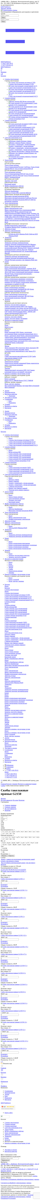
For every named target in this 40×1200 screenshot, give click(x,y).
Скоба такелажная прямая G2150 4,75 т (14, 954)
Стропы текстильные (12, 593)
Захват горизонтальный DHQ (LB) (16, 306)
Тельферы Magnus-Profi (12, 227)
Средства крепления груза (13, 633)
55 (25, 869)
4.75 (8, 869)
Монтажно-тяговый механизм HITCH (17, 199)
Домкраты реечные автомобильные (16, 256)
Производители (10, 392)
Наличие (21, 800)
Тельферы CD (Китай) (27, 227)
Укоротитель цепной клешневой (15, 363)
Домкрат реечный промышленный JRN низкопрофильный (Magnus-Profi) (20, 247)
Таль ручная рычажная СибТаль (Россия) (19, 174)
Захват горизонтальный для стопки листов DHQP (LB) (20, 307)
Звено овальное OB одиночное (15, 348)
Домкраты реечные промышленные (16, 243)
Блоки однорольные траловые (15, 287)
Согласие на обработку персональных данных (16, 1183)
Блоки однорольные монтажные (15, 267)
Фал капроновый (10, 385)
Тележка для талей (11, 181)
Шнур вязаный (10, 387)
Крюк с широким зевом (12, 336)
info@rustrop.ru (6, 7)
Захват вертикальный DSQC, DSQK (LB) (22, 311)
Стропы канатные (11, 620)
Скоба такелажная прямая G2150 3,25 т (14, 935)
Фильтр (3, 798)
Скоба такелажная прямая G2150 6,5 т (13, 973)
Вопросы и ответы (11, 406)
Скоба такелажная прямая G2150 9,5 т (13, 1011)
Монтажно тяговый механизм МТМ (17, 196)
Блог (10, 401)
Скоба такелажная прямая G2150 (20, 357)
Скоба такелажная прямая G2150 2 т (13, 916)
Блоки (7, 696)
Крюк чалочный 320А (12, 332)
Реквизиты (12, 403)
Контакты (8, 408)
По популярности (6, 800)
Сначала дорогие (10, 807)
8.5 (12, 869)
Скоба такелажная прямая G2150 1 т (13, 879)
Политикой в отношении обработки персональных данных (18, 1195)
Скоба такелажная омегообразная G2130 (18, 356)
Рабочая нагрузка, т (7, 835)
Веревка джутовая (22, 385)
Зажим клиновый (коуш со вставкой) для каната (20, 371)
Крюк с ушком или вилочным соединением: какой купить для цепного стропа (18, 860)
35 (23, 869)
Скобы (7, 354)
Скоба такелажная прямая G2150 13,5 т (14, 1048)
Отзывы (7, 404)
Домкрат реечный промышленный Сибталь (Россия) (22, 248)
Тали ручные (9, 650)
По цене (15, 800)
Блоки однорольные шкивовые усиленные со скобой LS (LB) (21, 283)
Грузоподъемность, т (7, 830)
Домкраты (8, 688)
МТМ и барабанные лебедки (14, 662)
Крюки (7, 330)
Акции (7, 390)
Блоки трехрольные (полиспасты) (16, 294)
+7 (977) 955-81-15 (7, 65)
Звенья (7, 346)
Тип (2, 846)
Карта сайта (9, 1112)
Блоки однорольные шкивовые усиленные (19, 279)
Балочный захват (10, 184)
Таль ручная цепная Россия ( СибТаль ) (18, 167)
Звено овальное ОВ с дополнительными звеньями (21, 348)
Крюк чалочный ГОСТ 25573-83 (24, 341)
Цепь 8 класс (9, 327)
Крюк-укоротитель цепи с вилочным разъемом (22, 364)
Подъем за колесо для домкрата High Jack (23, 260)
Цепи (6, 325)
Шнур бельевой (34, 385)
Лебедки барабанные (12, 191)
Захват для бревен (21, 318)
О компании (9, 399)
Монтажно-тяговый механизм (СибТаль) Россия (21, 198)
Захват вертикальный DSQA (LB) (16, 313)
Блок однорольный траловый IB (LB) (17, 289)
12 (16, 869)
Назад (10, 438)
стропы (34, 1176)
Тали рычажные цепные (13, 172)
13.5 (18, 869)
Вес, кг (3, 841)
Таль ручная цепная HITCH (24, 168)
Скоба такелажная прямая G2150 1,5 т (13, 897)
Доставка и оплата (11, 397)
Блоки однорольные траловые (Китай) (19, 290)
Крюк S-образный (17, 342)
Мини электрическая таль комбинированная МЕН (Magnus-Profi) (18, 212)
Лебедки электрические (12, 681)
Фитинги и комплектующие (14, 717)
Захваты (7, 708)
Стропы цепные (10, 605)
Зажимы (7, 368)
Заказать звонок (6, 8)
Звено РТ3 (32, 351)
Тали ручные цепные (12, 165)
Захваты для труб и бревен (13, 317)
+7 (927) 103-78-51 (7, 63)
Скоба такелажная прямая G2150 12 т (13, 1029)
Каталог (3, 431)
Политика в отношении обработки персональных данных (20, 1179)
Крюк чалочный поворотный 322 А (25, 334)
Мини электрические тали (13, 208)
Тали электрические (11, 670)
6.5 (11, 869)
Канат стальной (10, 379)
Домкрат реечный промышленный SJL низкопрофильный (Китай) (21, 251)
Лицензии (12, 396)
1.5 (2, 869)
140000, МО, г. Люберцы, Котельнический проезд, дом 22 (20, 1164)
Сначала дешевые (10, 805)
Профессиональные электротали (15, 225)
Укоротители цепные (12, 361)
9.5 (14, 869)
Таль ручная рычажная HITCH (15, 174)
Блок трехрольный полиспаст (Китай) (19, 297)
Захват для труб (10, 318)
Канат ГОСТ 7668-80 (26, 380)
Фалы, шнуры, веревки (12, 384)
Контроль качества (11, 394)
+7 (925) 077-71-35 (32, 1169)
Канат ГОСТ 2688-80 (12, 380)
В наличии (4, 850)
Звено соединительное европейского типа (17, 350)
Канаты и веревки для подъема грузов (17, 732)
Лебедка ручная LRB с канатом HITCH (18, 193)
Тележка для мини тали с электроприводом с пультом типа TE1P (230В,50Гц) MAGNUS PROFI (22, 215)
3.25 (5, 869)
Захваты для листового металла (15, 305)
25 (22, 869)
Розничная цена (6, 815)
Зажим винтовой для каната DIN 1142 (17, 370)
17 (20, 869)
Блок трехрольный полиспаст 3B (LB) (17, 296)
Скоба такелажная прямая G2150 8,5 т (13, 992)
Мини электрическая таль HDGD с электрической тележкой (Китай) (22, 217)
